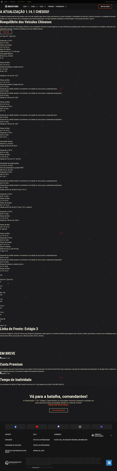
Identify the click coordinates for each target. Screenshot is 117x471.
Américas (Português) (99, 435)
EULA (34, 434)
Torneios (51, 6)
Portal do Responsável (41, 445)
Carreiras (57, 434)
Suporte (8, 434)
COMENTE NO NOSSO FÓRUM (58, 405)
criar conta (113, 1)
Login (107, 1)
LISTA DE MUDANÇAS (58, 410)
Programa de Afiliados (13, 445)
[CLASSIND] (109, 463)
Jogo (25, 6)
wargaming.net (13, 463)
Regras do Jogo (38, 451)
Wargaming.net (35, 467)
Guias (33, 6)
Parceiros (8, 440)
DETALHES (6, 32)
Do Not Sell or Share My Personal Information (70, 440)
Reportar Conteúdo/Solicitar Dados (15, 451)
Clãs (41, 6)
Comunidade (60, 6)
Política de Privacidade (41, 440)
